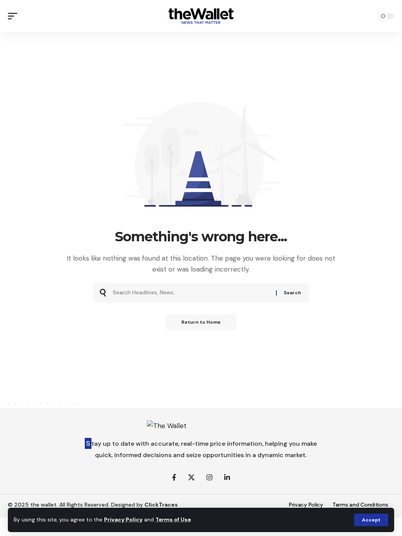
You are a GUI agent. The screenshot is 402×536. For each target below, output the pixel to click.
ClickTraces (161, 504)
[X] (191, 477)
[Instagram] (209, 477)
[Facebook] (174, 477)
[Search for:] (191, 293)
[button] (371, 520)
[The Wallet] (201, 16)
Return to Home (201, 322)
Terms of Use (173, 519)
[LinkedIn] (227, 477)
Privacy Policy (123, 519)
